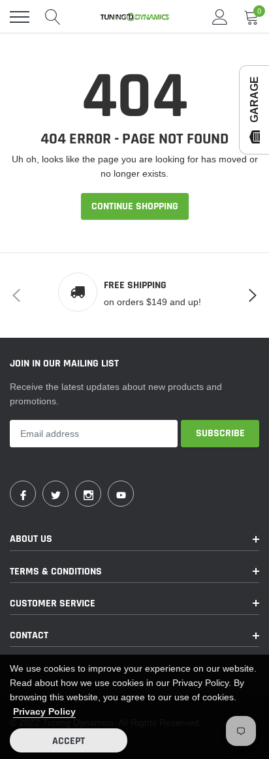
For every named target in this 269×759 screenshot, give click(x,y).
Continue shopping (134, 206)
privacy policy (44, 711)
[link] (23, 494)
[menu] (19, 17)
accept (68, 741)
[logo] (134, 17)
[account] (220, 17)
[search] (53, 17)
